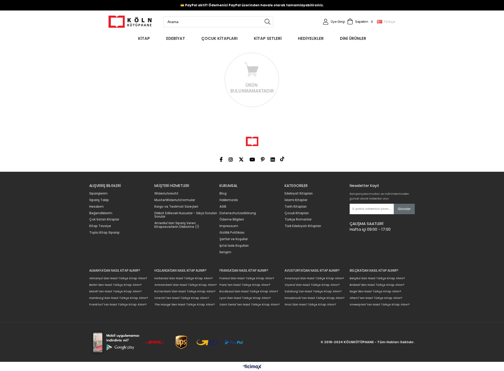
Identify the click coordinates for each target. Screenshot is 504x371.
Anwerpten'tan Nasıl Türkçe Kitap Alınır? (380, 304)
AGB (222, 206)
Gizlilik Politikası (231, 232)
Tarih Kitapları (296, 206)
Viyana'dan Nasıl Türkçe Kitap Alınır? (312, 285)
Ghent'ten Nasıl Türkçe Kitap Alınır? (376, 298)
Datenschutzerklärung (237, 213)
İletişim (225, 252)
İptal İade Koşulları (234, 246)
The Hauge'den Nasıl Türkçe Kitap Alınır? (184, 304)
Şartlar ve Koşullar (233, 239)
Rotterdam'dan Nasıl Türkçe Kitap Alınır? (185, 291)
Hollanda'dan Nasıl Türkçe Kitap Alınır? (183, 278)
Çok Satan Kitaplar (104, 219)
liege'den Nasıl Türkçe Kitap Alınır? (375, 291)
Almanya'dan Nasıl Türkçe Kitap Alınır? (118, 278)
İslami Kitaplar (296, 200)
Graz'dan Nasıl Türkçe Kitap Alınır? (310, 304)
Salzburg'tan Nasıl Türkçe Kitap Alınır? (313, 291)
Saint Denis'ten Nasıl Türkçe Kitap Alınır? (249, 304)
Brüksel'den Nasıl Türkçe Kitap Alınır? (377, 285)
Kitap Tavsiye (100, 226)
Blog (223, 193)
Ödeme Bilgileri (231, 219)
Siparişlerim (98, 193)
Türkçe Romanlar (298, 219)
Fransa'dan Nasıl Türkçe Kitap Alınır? (246, 278)
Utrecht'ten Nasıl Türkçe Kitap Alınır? (181, 298)
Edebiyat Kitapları (299, 193)
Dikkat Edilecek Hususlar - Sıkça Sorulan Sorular (185, 215)
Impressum (228, 226)
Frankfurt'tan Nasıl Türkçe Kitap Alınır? (118, 304)
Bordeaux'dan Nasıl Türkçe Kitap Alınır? (248, 291)
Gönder (404, 208)
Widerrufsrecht (166, 193)
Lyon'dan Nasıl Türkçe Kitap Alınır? (245, 298)
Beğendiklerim (100, 213)
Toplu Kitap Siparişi (104, 232)
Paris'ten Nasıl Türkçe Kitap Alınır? (244, 285)
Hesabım (96, 206)
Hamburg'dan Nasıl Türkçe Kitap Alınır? (118, 298)
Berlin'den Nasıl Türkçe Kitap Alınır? (115, 285)
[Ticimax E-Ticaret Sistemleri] (252, 367)
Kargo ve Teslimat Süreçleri (176, 206)
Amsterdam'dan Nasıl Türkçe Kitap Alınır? (185, 285)
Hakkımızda (228, 200)
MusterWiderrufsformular (174, 200)
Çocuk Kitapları (297, 213)
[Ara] (267, 22)
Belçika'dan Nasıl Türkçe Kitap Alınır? (377, 278)
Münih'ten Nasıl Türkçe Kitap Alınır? (115, 291)
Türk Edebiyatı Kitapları (303, 226)
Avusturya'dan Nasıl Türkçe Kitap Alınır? (314, 278)
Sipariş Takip (99, 200)
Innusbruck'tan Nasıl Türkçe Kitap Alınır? (315, 298)
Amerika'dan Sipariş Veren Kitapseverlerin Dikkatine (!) (176, 225)
